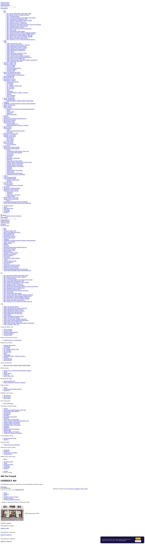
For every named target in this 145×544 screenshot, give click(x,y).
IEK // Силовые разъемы (13, 16)
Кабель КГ (9, 113)
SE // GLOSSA (10, 87)
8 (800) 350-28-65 (5, 4)
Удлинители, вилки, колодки (11, 190)
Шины (8, 200)
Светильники (10, 154)
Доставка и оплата (8, 205)
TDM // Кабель (10, 51)
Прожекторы (10, 155)
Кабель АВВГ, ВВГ (12, 114)
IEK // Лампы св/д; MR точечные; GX (16, 21)
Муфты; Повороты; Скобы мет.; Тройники (17, 125)
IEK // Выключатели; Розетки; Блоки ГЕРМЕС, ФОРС (21, 34)
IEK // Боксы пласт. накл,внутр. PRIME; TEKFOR (19, 36)
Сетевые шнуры (11, 196)
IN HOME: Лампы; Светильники (15, 166)
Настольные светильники (13, 158)
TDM (5, 42)
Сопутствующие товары (10, 178)
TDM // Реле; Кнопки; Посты (14, 43)
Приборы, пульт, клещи (10, 136)
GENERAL (9, 169)
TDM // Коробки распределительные (16, 49)
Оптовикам (7, 209)
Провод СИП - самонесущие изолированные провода (20, 109)
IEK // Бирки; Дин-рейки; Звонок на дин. (17, 38)
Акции (5, 207)
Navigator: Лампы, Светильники (15, 163)
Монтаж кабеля (8, 128)
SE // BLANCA (10, 88)
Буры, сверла (10, 140)
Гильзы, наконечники (9, 99)
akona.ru (9, 523)
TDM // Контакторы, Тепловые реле (16, 50)
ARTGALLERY (11, 96)
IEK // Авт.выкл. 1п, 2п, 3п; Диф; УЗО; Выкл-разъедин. (21, 39)
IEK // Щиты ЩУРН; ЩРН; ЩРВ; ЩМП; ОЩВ (19, 13)
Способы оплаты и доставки (11, 497)
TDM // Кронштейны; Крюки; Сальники (17, 47)
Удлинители (10, 192)
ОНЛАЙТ (9, 156)
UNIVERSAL (10, 83)
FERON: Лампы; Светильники (15, 170)
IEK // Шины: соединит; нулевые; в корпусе (18, 15)
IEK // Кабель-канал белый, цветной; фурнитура (19, 28)
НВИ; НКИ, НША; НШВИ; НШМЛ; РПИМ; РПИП (20, 100)
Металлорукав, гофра (9, 122)
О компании (7, 211)
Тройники (9, 193)
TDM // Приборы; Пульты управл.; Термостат (18, 45)
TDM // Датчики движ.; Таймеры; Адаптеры (18, 55)
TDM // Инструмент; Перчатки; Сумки (17, 53)
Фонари (9, 150)
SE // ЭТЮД (10, 84)
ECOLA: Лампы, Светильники (15, 173)
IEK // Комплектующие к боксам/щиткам (17, 26)
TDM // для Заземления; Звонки (15, 54)
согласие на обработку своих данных (78, 488)
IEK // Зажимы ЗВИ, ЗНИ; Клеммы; (16, 31)
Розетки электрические (13, 81)
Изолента (9, 181)
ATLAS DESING (11, 95)
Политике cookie (122, 540)
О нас (5, 495)
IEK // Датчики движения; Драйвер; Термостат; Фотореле (21, 32)
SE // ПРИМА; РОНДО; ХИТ (14, 85)
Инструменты (10, 139)
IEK (5, 12)
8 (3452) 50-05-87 (5, 2)
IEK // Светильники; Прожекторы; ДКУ (17, 19)
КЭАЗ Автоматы (11, 65)
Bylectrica (9, 94)
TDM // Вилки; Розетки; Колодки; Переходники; (19, 57)
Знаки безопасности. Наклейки (15, 185)
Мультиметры (10, 137)
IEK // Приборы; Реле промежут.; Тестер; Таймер (19, 20)
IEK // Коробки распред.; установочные (17, 23)
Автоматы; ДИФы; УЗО (10, 64)
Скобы (8, 129)
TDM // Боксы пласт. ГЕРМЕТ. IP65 (16, 58)
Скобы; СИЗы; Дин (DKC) (13, 195)
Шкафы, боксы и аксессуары (11, 199)
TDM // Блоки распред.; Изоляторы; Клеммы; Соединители (22, 60)
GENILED (9, 167)
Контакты (6, 212)
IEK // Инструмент (11, 30)
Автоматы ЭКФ (11, 66)
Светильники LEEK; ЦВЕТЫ (14, 152)
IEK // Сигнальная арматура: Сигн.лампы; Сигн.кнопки (21, 17)
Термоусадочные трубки (13, 180)
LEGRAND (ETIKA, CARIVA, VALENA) (17, 92)
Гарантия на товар (8, 208)
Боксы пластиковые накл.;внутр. (12, 73)
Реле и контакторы (8, 143)
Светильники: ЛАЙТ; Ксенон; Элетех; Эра (18, 151)
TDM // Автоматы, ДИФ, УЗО (14, 61)
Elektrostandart (10, 171)
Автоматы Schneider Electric (14, 68)
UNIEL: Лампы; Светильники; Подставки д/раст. (19, 162)
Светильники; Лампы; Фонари (11, 148)
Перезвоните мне (19, 489)
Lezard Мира (10, 91)
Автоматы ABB (11, 70)
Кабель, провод (8, 107)
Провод (9, 110)
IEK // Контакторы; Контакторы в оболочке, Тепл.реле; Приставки (24, 24)
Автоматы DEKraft (11, 69)
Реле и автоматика (11, 144)
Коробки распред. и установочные (15, 75)
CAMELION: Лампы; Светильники (16, 174)
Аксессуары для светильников (14, 160)
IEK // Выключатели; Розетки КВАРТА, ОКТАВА (19, 35)
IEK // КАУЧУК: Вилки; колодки (15, 27)
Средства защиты (8, 184)
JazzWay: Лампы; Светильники (15, 165)
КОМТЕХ (9, 159)
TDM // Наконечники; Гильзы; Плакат (16, 46)
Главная (6, 471)
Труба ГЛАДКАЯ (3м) (12, 124)
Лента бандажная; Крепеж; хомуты (16, 130)
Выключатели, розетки (9, 80)
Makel (8, 90)
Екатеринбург (4, 8)
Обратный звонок (5, 5)
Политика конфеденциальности (12, 499)
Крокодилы (10, 132)
